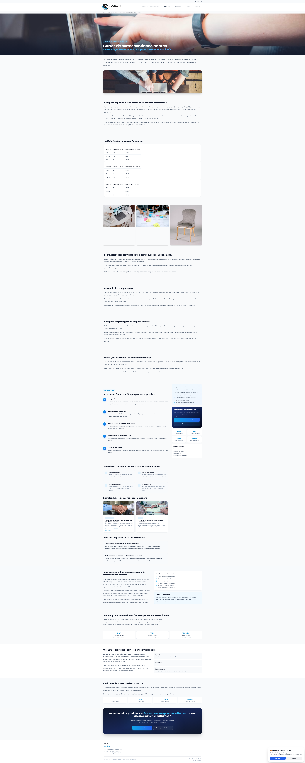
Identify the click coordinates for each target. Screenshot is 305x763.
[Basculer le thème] (201, 1)
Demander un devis (186, 420)
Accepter (277, 758)
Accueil (103, 12)
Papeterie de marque (178, 451)
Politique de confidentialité (129, 759)
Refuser (294, 758)
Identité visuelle (177, 449)
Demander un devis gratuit (142, 728)
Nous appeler (187, 424)
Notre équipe (107, 759)
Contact (197, 1)
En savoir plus (298, 754)
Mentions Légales (116, 759)
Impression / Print (112, 12)
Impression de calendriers (180, 455)
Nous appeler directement (163, 728)
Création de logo (177, 453)
